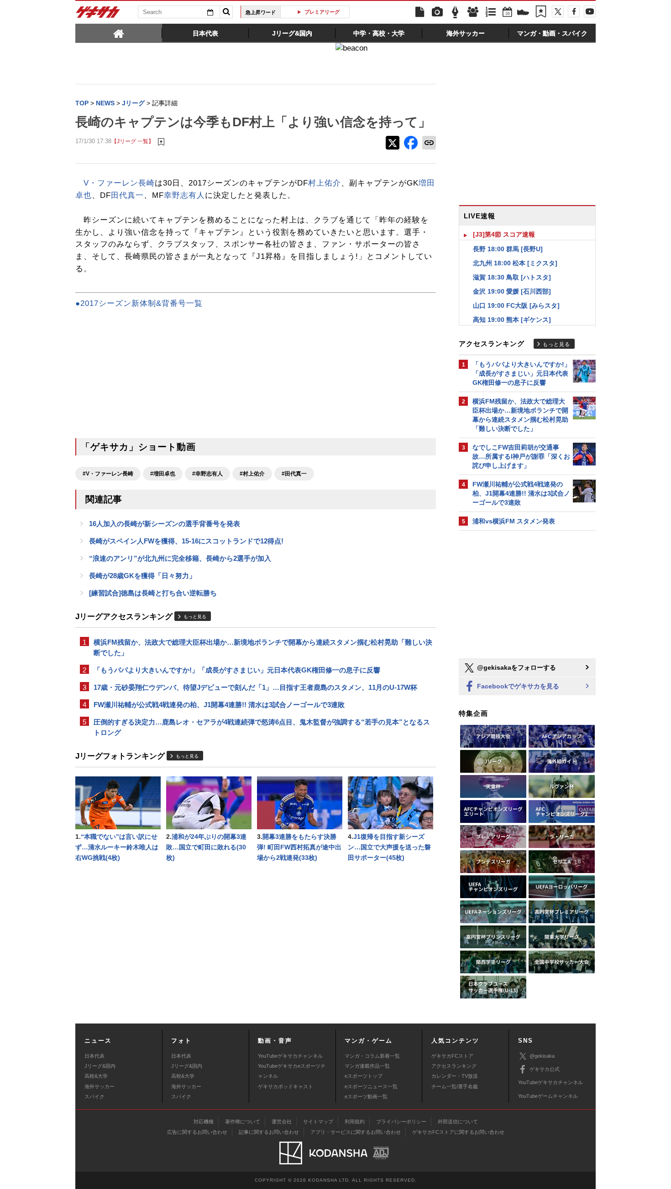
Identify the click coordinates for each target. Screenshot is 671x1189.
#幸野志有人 (207, 473)
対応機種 (204, 1121)
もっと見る (194, 616)
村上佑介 (324, 183)
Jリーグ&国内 (99, 1066)
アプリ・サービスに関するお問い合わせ (355, 1132)
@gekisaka (542, 1056)
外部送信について (458, 1121)
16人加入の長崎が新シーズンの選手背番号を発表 (164, 523)
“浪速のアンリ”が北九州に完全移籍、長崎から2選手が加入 (180, 558)
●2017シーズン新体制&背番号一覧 (139, 303)
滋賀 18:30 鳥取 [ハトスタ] (512, 277)
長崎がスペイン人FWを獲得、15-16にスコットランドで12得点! (186, 541)
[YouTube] (590, 11)
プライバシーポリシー (401, 1121)
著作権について (242, 1121)
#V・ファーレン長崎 (108, 473)
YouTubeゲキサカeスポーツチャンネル (291, 1071)
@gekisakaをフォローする (515, 667)
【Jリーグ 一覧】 (132, 141)
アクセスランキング (454, 1066)
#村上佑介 (252, 473)
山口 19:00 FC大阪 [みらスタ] (516, 305)
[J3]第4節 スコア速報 (504, 234)
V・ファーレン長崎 (119, 183)
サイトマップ (318, 1121)
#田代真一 (294, 473)
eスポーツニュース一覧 (371, 1086)
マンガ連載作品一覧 (367, 1066)
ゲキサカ (98, 14)
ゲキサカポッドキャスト (285, 1086)
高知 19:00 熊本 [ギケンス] (512, 319)
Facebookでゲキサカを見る (517, 686)
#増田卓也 (162, 473)
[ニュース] (419, 12)
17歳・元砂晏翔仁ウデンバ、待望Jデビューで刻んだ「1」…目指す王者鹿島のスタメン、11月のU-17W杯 (255, 687)
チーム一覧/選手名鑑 (454, 1086)
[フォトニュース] (437, 12)
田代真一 (127, 195)
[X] (558, 11)
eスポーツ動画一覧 (366, 1096)
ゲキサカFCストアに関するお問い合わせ (458, 1132)
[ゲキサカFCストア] (523, 13)
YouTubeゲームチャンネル (548, 1096)
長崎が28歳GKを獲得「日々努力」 (142, 575)
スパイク (94, 1096)
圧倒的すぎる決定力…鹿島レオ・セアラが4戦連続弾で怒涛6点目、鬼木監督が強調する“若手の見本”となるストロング (262, 727)
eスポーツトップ (364, 1076)
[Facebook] (574, 11)
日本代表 (94, 1056)
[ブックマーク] (541, 12)
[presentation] (118, 33)
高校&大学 (96, 1076)
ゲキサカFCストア (452, 1056)
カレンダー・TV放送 (454, 1076)
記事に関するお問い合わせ (269, 1132)
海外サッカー (99, 1086)
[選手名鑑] (473, 12)
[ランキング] (491, 12)
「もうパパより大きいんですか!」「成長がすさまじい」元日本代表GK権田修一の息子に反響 (237, 670)
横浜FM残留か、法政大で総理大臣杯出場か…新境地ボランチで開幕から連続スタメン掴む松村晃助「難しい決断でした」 (263, 647)
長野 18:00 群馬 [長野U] (508, 249)
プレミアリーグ (318, 12)
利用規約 (355, 1121)
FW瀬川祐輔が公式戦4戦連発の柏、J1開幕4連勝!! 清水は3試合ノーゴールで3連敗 (219, 704)
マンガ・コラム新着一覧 (372, 1056)
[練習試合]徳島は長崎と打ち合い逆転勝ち (153, 593)
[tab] (118, 33)
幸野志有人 (184, 195)
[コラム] (455, 12)
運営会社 (282, 1121)
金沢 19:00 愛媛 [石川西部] (512, 291)
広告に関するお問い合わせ (197, 1132)
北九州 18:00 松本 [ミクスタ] (515, 263)
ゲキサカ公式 (544, 1069)
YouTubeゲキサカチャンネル (290, 1056)
